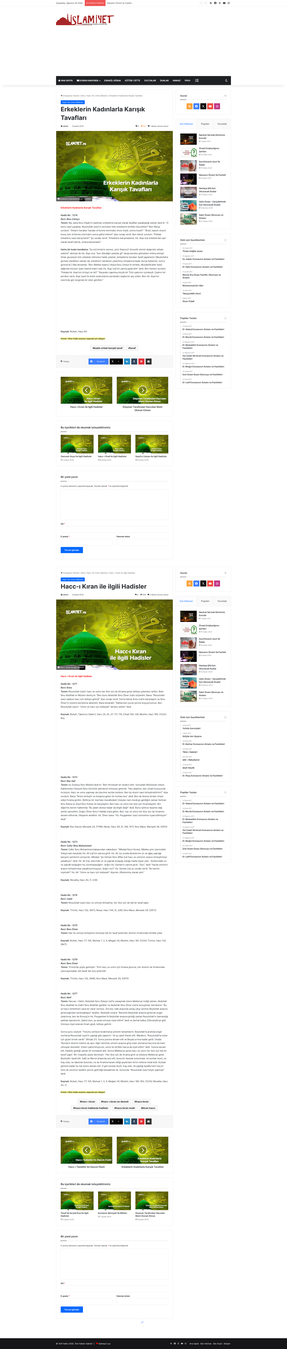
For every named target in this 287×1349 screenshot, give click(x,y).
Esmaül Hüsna (112, 80)
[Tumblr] (134, 361)
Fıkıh (187, 80)
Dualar (164, 80)
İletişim (227, 1343)
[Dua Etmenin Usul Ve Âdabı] (188, 165)
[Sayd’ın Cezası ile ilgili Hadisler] (151, 444)
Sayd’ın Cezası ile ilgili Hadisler (151, 456)
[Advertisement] (143, 54)
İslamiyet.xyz (104, 1343)
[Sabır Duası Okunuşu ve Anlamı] (188, 219)
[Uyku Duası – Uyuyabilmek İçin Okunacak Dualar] (188, 205)
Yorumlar (222, 123)
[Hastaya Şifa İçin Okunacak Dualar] (188, 192)
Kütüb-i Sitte (132, 80)
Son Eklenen (186, 123)
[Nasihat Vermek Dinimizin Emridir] (188, 139)
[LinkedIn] (127, 361)
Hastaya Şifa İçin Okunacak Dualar (122, 3)
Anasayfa (67, 95)
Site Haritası (206, 1343)
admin (65, 126)
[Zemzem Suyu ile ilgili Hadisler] (77, 444)
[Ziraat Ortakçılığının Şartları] (188, 152)
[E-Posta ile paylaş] (149, 361)
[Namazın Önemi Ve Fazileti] (188, 179)
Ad (63, 524)
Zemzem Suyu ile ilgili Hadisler (76, 456)
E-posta (65, 536)
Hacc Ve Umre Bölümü (97, 95)
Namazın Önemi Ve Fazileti (212, 175)
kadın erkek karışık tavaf (108, 348)
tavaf (133, 348)
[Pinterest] (141, 361)
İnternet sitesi (123, 536)
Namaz (177, 80)
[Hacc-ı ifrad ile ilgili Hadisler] (114, 444)
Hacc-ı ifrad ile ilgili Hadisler (112, 456)
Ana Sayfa (67, 80)
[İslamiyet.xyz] (86, 18)
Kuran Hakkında (88, 80)
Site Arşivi (217, 1343)
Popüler (205, 123)
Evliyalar (150, 80)
